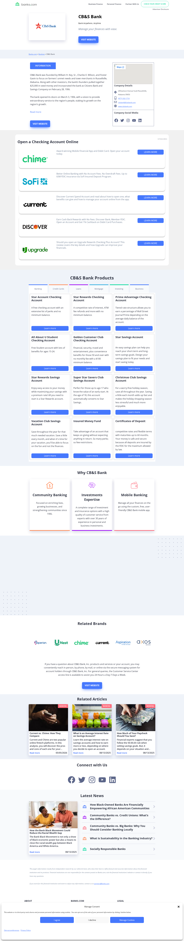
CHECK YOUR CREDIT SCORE (155, 4)
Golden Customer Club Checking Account (88, 338)
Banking (42, 54)
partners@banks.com (101, 883)
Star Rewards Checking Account (88, 298)
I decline (92, 920)
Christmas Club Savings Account (131, 379)
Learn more (50, 328)
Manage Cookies (127, 920)
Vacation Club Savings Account (45, 422)
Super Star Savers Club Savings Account (88, 379)
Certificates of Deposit (130, 421)
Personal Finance (114, 4)
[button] (178, 906)
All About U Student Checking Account (44, 338)
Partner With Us (132, 4)
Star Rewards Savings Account (45, 379)
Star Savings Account (129, 337)
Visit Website (92, 685)
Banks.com (33, 54)
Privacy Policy (26, 930)
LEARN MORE (150, 152)
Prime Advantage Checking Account (133, 298)
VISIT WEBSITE (88, 39)
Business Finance (95, 4)
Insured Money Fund (87, 421)
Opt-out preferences (11, 930)
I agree (57, 920)
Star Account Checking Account (46, 298)
